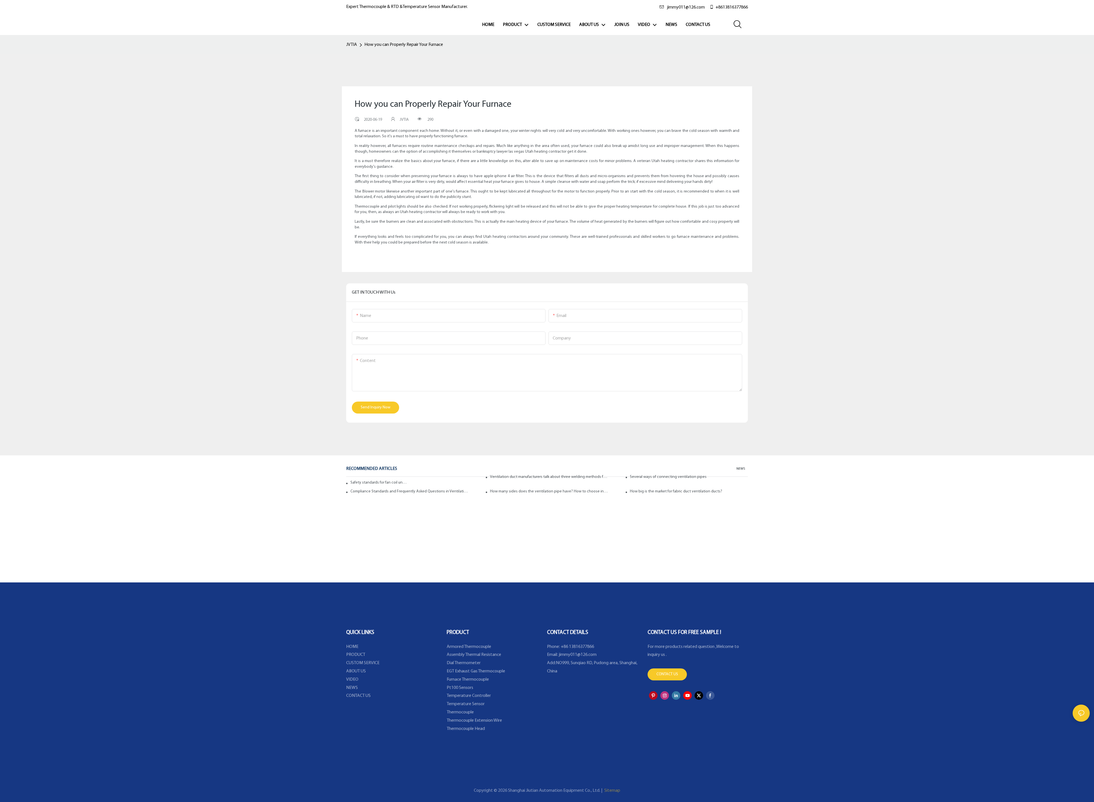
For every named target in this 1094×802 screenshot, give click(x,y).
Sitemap (611, 790)
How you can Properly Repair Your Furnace (403, 44)
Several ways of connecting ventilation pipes (668, 477)
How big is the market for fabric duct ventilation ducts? (676, 491)
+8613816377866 (731, 7)
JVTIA (351, 44)
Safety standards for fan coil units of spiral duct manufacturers (378, 482)
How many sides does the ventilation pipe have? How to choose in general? (549, 491)
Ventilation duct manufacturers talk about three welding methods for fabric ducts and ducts (549, 477)
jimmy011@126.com (686, 7)
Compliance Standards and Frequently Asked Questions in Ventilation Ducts (409, 491)
